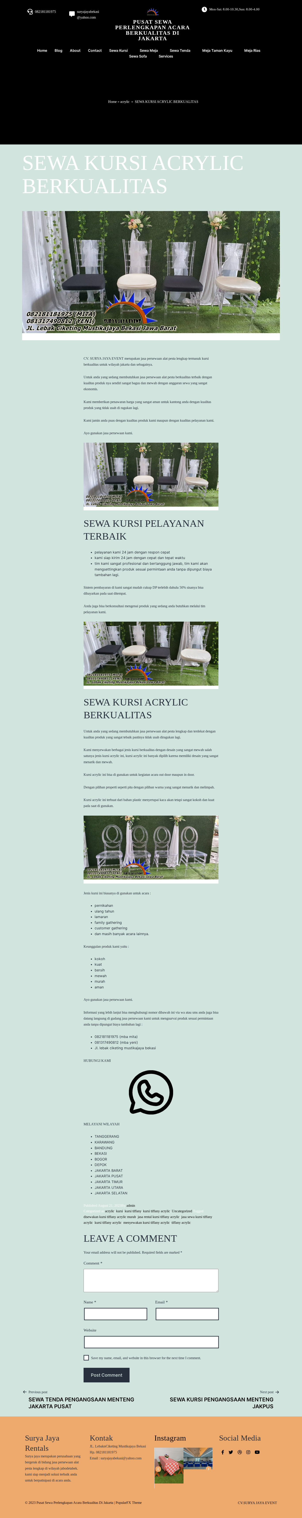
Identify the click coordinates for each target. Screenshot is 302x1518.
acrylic (125, 102)
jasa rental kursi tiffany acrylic (159, 1217)
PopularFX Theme (129, 1503)
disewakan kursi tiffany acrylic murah (110, 1217)
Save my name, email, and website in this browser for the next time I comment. (146, 1358)
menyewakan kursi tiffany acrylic (146, 1222)
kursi (119, 1211)
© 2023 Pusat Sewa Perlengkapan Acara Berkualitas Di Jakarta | (70, 1503)
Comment (93, 1263)
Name (90, 1302)
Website (90, 1330)
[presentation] (158, 1469)
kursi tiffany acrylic (156, 1211)
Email (161, 1302)
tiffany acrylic (181, 1222)
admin (130, 1205)
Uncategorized (182, 1211)
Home (112, 102)
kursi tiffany (133, 1211)
